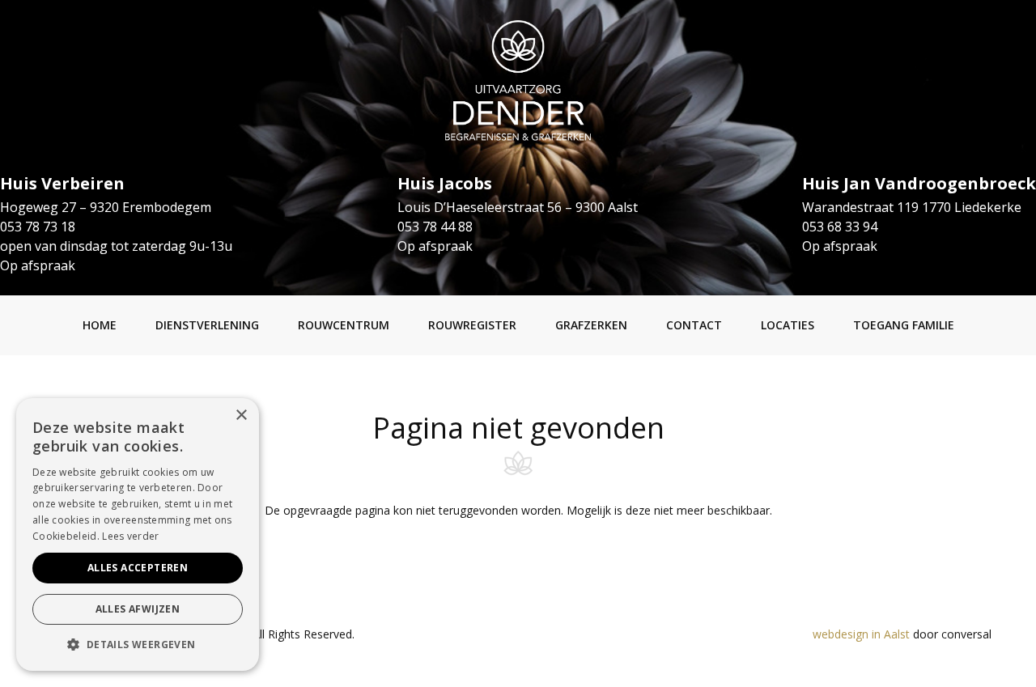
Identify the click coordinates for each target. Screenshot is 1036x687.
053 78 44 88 (435, 226)
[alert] (137, 534)
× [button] (241, 415)
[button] (137, 645)
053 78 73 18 (37, 226)
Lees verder (130, 536)
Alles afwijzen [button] (138, 609)
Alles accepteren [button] (137, 568)
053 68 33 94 (839, 226)
